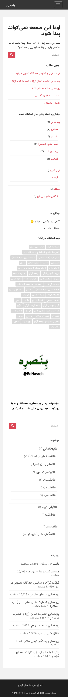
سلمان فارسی (53, 300)
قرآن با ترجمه (53, 311)
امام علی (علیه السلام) (49, 257)
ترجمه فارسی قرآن (50, 273)
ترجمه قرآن (34, 273)
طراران (26, 300)
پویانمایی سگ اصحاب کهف (45, 88)
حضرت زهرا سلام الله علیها (29, 284)
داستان (54, 136)
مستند (56, 189)
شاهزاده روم (37, 300)
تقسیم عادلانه (19, 273)
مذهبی (54, 129)
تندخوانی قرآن (30, 279)
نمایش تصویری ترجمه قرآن (46, 321)
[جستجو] (11, 55)
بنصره (10, 4)
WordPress (17, 693)
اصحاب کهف (53, 247)
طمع (17, 300)
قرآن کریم (55, 170)
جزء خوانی (15, 279)
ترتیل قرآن (54, 268)
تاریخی (45, 263)
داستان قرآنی (38, 295)
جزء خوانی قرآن (52, 284)
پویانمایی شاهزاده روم (45, 625)
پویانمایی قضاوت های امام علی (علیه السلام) (35, 604)
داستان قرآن (53, 295)
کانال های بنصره (48, 633)
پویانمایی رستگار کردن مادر (41, 641)
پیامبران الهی (51, 151)
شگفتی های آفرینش (47, 196)
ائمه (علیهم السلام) (48, 144)
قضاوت (54, 159)
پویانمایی (55, 122)
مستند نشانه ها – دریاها (43, 571)
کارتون (16, 321)
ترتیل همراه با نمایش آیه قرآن (32, 268)
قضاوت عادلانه (42, 316)
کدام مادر (54, 327)
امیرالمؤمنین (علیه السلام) (23, 257)
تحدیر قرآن (33, 263)
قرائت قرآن (17, 311)
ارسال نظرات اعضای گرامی (30, 685)
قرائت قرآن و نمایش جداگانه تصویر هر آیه (38, 73)
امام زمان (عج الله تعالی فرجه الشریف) (41, 252)
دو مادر (25, 295)
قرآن (19, 305)
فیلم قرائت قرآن (32, 305)
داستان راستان (52, 103)
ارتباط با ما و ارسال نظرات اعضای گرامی (37, 654)
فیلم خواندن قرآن (51, 305)
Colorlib (41, 693)
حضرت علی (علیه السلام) (47, 289)
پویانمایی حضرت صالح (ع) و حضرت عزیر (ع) (36, 81)
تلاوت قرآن (45, 279)
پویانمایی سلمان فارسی (47, 96)
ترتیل (22, 263)
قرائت (55, 177)
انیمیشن (55, 263)
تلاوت (56, 279)
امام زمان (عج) (37, 247)
